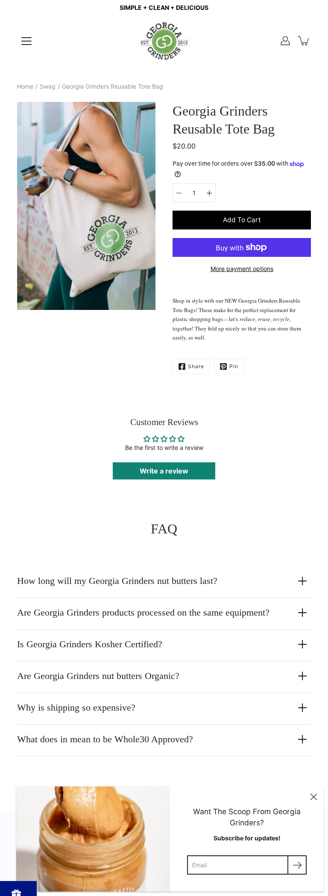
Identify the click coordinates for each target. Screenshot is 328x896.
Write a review (164, 471)
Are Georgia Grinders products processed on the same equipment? (143, 612)
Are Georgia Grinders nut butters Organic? (98, 675)
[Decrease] (179, 192)
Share (196, 366)
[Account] (285, 41)
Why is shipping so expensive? (76, 707)
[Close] (313, 796)
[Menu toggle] (26, 41)
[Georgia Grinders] (164, 40)
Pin (233, 366)
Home (25, 86)
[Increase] (209, 192)
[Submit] (297, 865)
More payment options (242, 268)
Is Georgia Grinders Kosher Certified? (89, 644)
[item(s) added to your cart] (304, 41)
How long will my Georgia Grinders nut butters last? (117, 580)
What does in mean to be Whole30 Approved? (105, 739)
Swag (48, 86)
